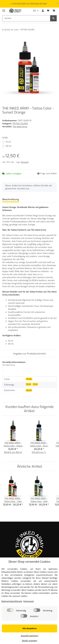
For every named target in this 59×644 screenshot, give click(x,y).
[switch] (10, 610)
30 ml (8, 146)
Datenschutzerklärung (11, 601)
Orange (29, 379)
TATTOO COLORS (20, 123)
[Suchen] (53, 18)
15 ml (8, 141)
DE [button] (34, 10)
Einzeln (28, 390)
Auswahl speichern (29, 635)
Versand (24, 162)
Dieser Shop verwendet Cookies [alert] (29, 562)
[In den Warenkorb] (4, 38)
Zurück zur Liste (11, 29)
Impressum (28, 601)
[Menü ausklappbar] (3, 9)
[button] (42, 11)
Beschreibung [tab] (10, 199)
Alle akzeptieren (29, 628)
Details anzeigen (29, 640)
